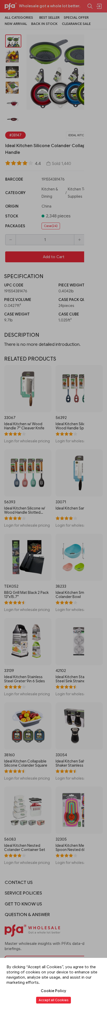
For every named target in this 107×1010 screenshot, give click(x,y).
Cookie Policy (53, 990)
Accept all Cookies (53, 1000)
